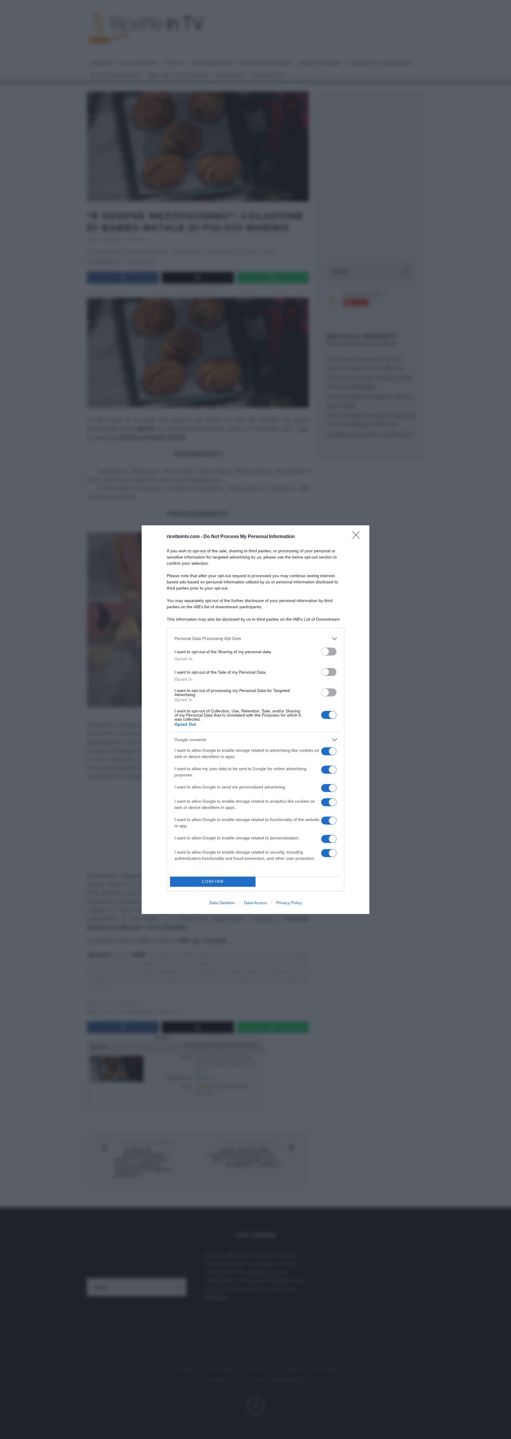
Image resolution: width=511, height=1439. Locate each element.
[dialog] (255, 719)
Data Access (255, 902)
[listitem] (255, 638)
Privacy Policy (289, 902)
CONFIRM (213, 881)
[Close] (357, 537)
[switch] (329, 652)
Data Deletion (222, 902)
